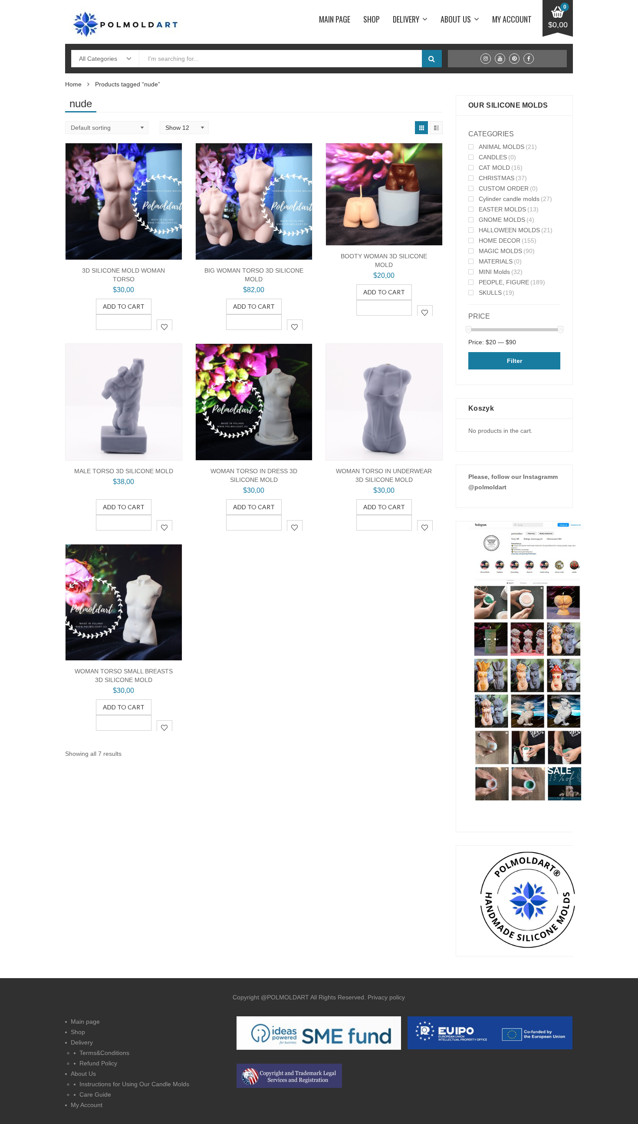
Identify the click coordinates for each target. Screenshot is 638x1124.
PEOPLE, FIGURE (504, 282)
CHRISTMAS (496, 178)
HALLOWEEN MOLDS (509, 230)
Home (73, 84)
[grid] (421, 127)
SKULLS (490, 292)
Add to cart (124, 306)
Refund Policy (98, 1063)
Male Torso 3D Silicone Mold (123, 471)
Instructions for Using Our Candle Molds (134, 1084)
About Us (456, 19)
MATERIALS (496, 261)
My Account (512, 19)
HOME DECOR (499, 240)
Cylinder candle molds (509, 198)
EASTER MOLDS (502, 209)
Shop (371, 19)
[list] (436, 127)
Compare (123, 322)
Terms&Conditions (104, 1052)
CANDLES (493, 157)
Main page (334, 19)
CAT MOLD (494, 167)
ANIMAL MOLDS (501, 146)
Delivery (406, 19)
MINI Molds (494, 271)
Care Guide (95, 1094)
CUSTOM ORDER (504, 188)
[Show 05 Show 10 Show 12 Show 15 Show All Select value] (184, 127)
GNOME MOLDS (502, 219)
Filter (514, 360)
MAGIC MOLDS (500, 250)
